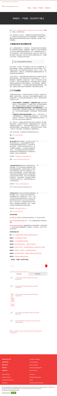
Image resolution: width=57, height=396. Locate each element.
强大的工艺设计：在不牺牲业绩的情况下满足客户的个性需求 (30, 247)
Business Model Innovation (36, 382)
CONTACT (5, 370)
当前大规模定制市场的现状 (21, 241)
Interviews (4, 382)
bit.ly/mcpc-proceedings (16, 225)
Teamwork (32, 374)
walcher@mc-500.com (21, 208)
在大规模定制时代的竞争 (21, 238)
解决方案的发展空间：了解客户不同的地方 (25, 244)
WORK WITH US (6, 359)
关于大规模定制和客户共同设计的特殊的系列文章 (25, 235)
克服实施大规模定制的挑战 (21, 256)
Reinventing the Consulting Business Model (26, 286)
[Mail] (17, 340)
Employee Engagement (36, 367)
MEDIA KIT (5, 365)
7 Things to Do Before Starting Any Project (26, 277)
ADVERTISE (5, 362)
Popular (19, 274)
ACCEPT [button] (13, 392)
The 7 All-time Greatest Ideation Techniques (26, 294)
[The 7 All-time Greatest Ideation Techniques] (12, 294)
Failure (31, 380)
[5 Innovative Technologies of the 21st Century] (12, 312)
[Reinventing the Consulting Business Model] (12, 286)
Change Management (35, 377)
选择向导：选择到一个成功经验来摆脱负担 (25, 250)
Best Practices (33, 370)
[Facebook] (12, 340)
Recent (38, 274)
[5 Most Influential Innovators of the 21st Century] (12, 321)
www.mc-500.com (18, 211)
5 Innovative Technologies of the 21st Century (27, 312)
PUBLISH (4, 367)
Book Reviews (5, 374)
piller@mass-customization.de (23, 156)
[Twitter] (10, 340)
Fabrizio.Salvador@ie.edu (22, 184)
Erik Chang (18, 135)
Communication (34, 362)
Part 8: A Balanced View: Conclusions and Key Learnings (28, 30)
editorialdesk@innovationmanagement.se (10, 1)
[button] (52, 7)
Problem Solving (6, 377)
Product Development (7, 380)
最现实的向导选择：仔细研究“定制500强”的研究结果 (28, 253)
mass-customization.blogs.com (21, 159)
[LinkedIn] (14, 340)
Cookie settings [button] (6, 392)
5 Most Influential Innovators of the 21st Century (27, 321)
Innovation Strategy (35, 359)
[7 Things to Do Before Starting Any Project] (12, 278)
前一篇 (17, 66)
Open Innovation (34, 365)
